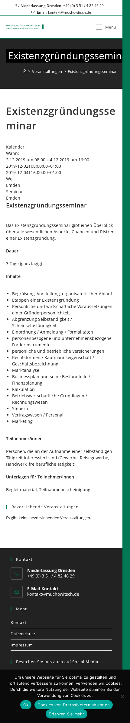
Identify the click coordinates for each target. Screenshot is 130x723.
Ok (26, 704)
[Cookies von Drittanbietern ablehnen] (122, 696)
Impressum (22, 645)
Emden (13, 198)
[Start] (24, 71)
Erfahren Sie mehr (66, 713)
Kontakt (18, 622)
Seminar (14, 191)
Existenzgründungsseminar (92, 71)
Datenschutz (23, 633)
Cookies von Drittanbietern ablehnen (73, 704)
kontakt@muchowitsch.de (69, 12)
